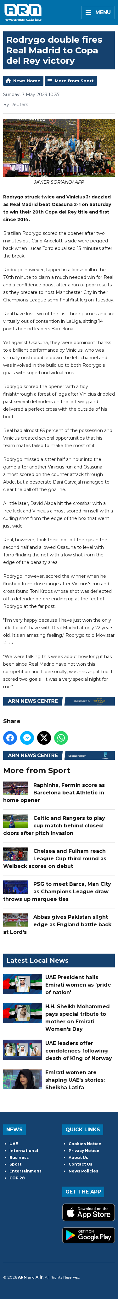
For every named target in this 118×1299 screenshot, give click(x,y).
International (23, 1150)
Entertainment (25, 1171)
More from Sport (74, 80)
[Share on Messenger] (27, 738)
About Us (78, 1157)
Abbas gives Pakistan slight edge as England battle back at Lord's (57, 924)
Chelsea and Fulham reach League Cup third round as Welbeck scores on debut (54, 858)
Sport (15, 1164)
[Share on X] (44, 738)
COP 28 (17, 1178)
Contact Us (80, 1164)
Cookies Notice (85, 1143)
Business (19, 1157)
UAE (13, 1143)
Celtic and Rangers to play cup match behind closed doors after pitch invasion (54, 825)
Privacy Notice (84, 1150)
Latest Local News (37, 960)
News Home (26, 80)
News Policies (83, 1171)
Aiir (39, 1277)
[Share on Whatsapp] (61, 738)
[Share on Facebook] (10, 738)
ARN (22, 1277)
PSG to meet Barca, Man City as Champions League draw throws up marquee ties (57, 891)
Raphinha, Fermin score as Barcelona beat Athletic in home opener (54, 792)
